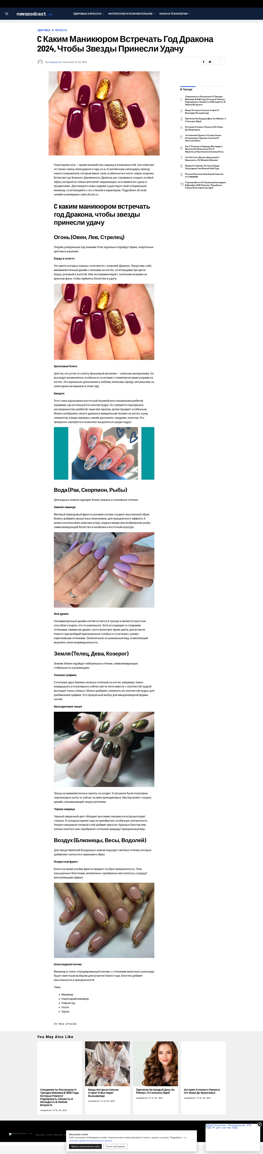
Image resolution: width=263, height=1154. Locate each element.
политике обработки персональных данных (90, 1140)
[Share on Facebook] (203, 62)
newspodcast (55, 62)
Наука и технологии (174, 13)
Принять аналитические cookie (85, 1146)
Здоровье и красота (87, 13)
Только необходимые (115, 1146)
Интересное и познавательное (130, 13)
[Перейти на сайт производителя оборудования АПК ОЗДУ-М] (233, 1137)
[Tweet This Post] (210, 62)
